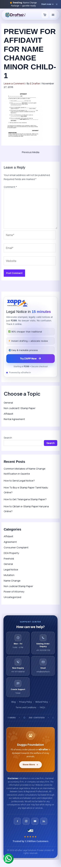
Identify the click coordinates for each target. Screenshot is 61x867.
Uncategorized (12, 597)
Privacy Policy (25, 701)
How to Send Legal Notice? (19, 480)
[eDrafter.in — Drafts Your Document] (15, 17)
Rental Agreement (14, 419)
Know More (29, 764)
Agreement (10, 541)
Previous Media (30, 152)
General (8, 402)
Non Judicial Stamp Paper (18, 586)
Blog (13, 701)
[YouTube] (34, 821)
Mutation (9, 575)
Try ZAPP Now (30, 358)
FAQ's (42, 707)
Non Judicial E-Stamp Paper (19, 408)
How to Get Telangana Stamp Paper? (25, 499)
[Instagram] (26, 821)
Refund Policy (41, 701)
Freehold (9, 558)
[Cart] (45, 17)
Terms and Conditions (26, 707)
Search (8, 437)
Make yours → (46, 5)
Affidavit (8, 413)
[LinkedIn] (43, 821)
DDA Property (11, 553)
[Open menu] (53, 17)
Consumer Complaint (16, 547)
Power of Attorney (14, 591)
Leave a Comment (14, 83)
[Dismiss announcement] (56, 5)
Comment (10, 186)
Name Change (12, 580)
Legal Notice (11, 569)
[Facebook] (17, 821)
